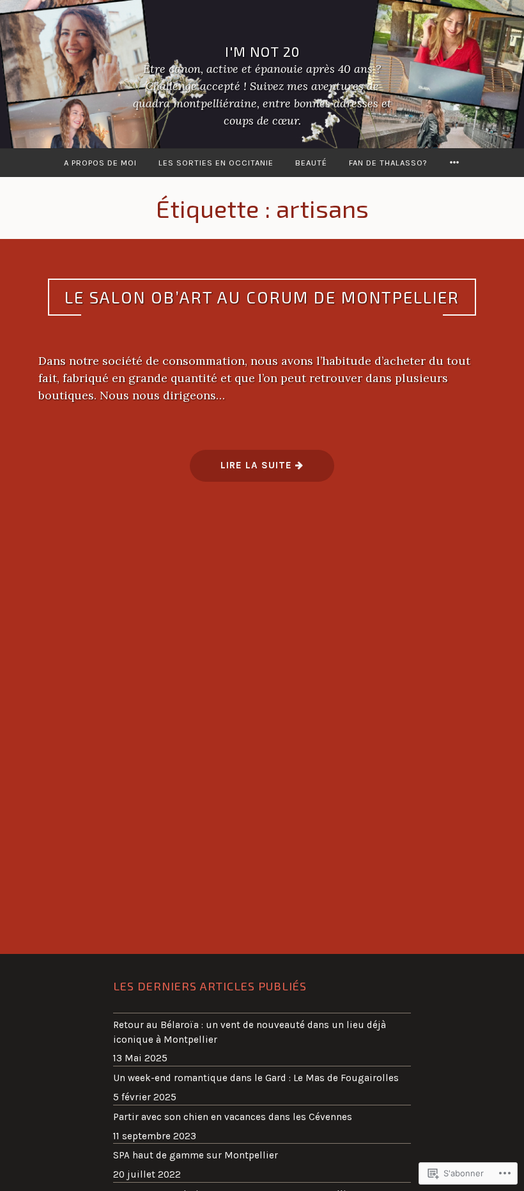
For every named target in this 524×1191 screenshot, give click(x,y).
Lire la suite (242, 470)
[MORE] (455, 162)
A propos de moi (100, 162)
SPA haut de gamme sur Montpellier (195, 1155)
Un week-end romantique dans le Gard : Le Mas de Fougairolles (256, 1078)
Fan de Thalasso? (388, 162)
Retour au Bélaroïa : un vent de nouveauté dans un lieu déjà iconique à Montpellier (249, 1032)
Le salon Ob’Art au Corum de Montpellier (262, 297)
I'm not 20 (262, 50)
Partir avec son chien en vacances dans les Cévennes (232, 1117)
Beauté (311, 162)
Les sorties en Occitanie (216, 162)
